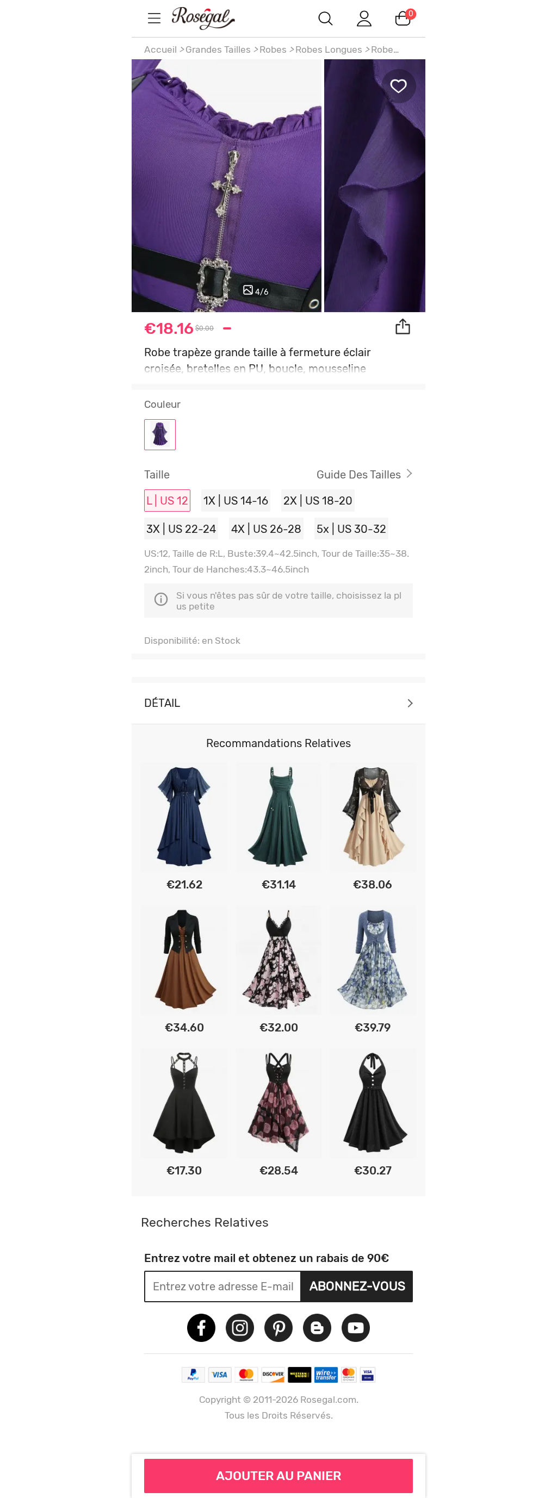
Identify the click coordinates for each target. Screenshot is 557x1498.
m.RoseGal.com (213, 18)
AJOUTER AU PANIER (279, 1475)
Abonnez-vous (357, 1286)
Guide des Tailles (359, 474)
